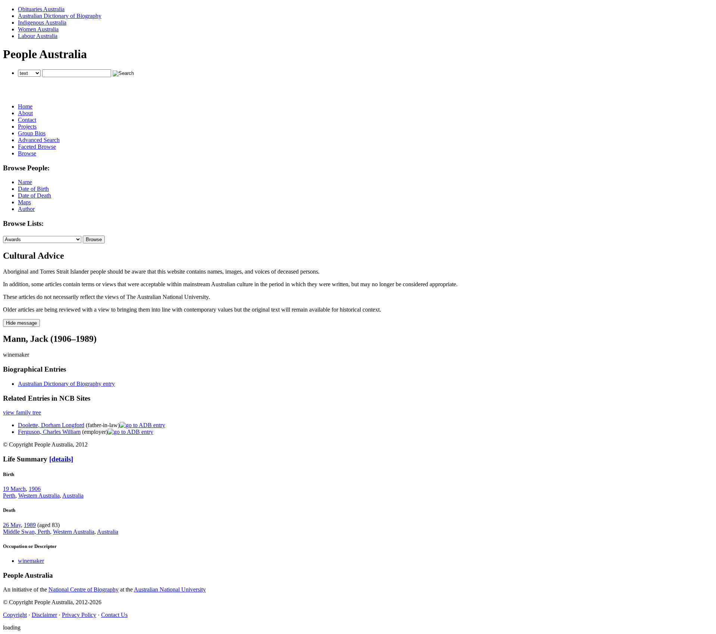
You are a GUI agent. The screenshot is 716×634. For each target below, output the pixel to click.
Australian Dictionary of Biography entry (66, 384)
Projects (27, 126)
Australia (73, 495)
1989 (30, 525)
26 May (12, 525)
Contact (27, 120)
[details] (61, 459)
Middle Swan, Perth (26, 532)
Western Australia (39, 495)
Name (25, 182)
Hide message (21, 323)
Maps (24, 202)
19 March (14, 489)
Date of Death (34, 195)
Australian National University (170, 589)
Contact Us (114, 615)
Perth (9, 495)
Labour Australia (37, 36)
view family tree (22, 412)
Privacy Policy (79, 615)
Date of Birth (33, 189)
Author (26, 209)
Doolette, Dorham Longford (51, 425)
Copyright (15, 615)
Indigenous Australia (42, 22)
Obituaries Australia (41, 9)
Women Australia (38, 29)
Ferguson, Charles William (49, 432)
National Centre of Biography (83, 589)
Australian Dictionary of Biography (59, 16)
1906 (35, 489)
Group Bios (31, 133)
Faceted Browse (37, 146)
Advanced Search (39, 140)
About (25, 113)
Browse (27, 153)
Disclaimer (44, 615)
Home (25, 106)
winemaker (31, 561)
